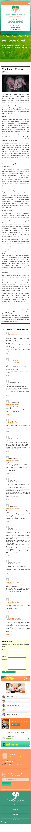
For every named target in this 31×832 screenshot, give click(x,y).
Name (4, 649)
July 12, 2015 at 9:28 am (12, 440)
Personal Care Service (12, 705)
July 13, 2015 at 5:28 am (12, 508)
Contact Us (15, 819)
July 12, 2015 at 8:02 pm (12, 482)
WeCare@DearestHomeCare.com (13, 764)
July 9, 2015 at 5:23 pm (12, 384)
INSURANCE (10, 738)
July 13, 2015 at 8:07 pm (12, 602)
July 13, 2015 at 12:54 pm (13, 582)
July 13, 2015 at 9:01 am (12, 563)
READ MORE (15, 725)
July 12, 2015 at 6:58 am (12, 423)
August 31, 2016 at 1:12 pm (13, 619)
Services (15, 809)
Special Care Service (11, 710)
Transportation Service (13, 714)
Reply (7, 353)
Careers (15, 812)
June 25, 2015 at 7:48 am (12, 336)
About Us (15, 807)
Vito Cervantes (13, 334)
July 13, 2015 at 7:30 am (12, 530)
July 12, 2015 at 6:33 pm (12, 460)
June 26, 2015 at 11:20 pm (13, 362)
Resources (15, 814)
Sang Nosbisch (13, 618)
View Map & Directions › (8, 761)
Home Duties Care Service (13, 701)
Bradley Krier (12, 601)
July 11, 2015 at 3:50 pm (12, 404)
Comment (4, 659)
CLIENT (12, 744)
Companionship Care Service (14, 696)
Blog (15, 817)
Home (15, 804)
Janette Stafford (13, 360)
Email (4, 653)
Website (4, 656)
